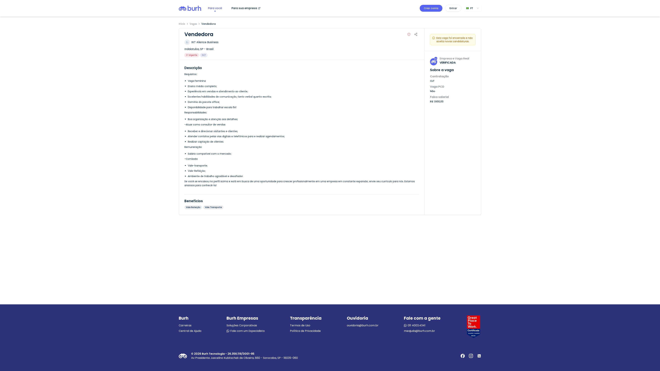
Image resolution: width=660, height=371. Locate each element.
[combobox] (472, 8)
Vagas (193, 24)
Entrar (453, 8)
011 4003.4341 (416, 325)
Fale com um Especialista (247, 331)
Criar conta (431, 8)
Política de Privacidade (305, 331)
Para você (215, 8)
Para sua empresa (244, 8)
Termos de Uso (300, 325)
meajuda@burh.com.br (419, 331)
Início (182, 24)
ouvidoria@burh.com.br (362, 325)
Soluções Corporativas (242, 325)
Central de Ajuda (190, 331)
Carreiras (185, 325)
